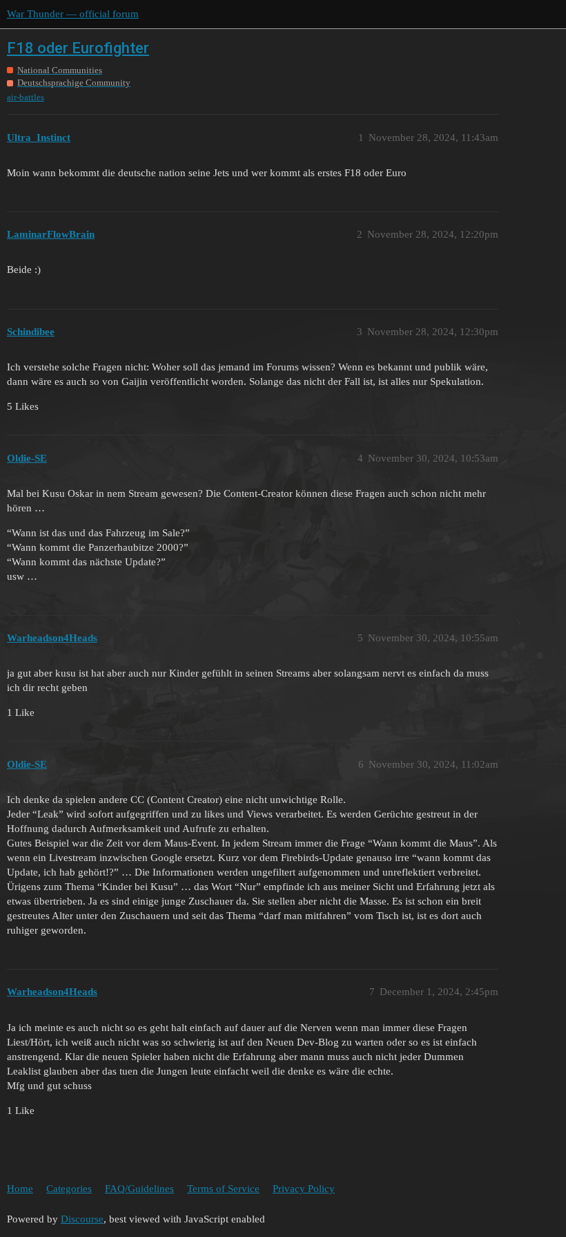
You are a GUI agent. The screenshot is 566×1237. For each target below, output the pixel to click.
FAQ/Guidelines (139, 1188)
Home (20, 1188)
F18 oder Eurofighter (78, 48)
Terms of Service (223, 1188)
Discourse (82, 1219)
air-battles (25, 97)
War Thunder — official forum (73, 13)
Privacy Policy (304, 1188)
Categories (69, 1188)
